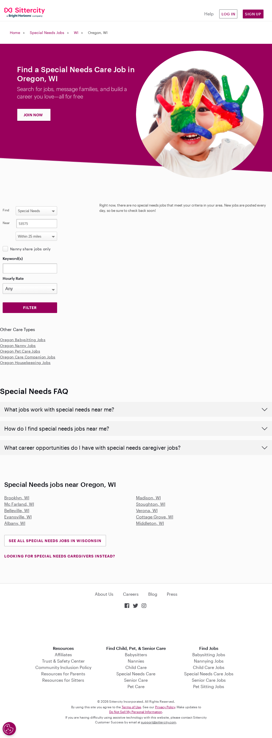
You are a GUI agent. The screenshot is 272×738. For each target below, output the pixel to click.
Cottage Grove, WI (154, 516)
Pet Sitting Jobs (208, 686)
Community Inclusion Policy (63, 667)
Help (209, 13)
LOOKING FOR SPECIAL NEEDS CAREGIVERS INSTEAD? (59, 556)
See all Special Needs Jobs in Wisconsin (55, 540)
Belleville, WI (16, 510)
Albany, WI (14, 523)
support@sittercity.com (158, 722)
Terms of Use (131, 707)
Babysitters (136, 654)
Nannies (136, 660)
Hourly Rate (13, 278)
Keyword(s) (13, 258)
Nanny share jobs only (30, 249)
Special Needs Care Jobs (208, 673)
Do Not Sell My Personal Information (135, 712)
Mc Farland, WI (19, 504)
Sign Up (253, 14)
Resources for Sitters (63, 680)
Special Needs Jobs (47, 32)
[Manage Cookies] (9, 728)
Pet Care (136, 686)
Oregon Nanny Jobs (18, 345)
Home (15, 32)
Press (172, 594)
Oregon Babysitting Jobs (22, 339)
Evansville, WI (18, 516)
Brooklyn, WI (16, 497)
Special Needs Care (135, 673)
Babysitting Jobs (208, 654)
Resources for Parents (63, 673)
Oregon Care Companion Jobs (27, 357)
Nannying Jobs (209, 660)
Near (6, 223)
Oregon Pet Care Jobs (20, 351)
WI (76, 32)
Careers (131, 594)
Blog (152, 594)
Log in (228, 14)
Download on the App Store (136, 628)
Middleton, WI (150, 523)
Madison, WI (148, 497)
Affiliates (63, 654)
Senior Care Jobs (209, 680)
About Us (104, 594)
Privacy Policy (165, 707)
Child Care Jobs (208, 667)
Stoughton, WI (150, 504)
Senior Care (136, 680)
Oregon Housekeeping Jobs (25, 362)
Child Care (136, 667)
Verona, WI (147, 510)
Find (6, 210)
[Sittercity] (22, 12)
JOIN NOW (33, 115)
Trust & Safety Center (63, 660)
